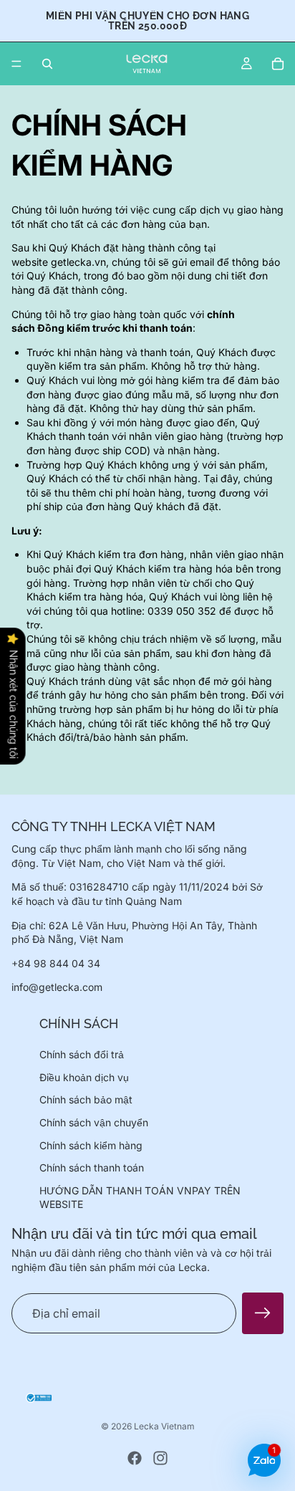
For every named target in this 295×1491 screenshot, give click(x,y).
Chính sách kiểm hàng (90, 1144)
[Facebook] (134, 1458)
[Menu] (16, 63)
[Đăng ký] (263, 1313)
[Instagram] (160, 1458)
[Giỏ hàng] (278, 64)
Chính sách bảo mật (85, 1099)
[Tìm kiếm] (47, 64)
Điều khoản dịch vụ (84, 1077)
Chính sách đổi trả (81, 1054)
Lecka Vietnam (164, 1426)
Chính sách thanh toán (91, 1167)
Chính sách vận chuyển (93, 1122)
